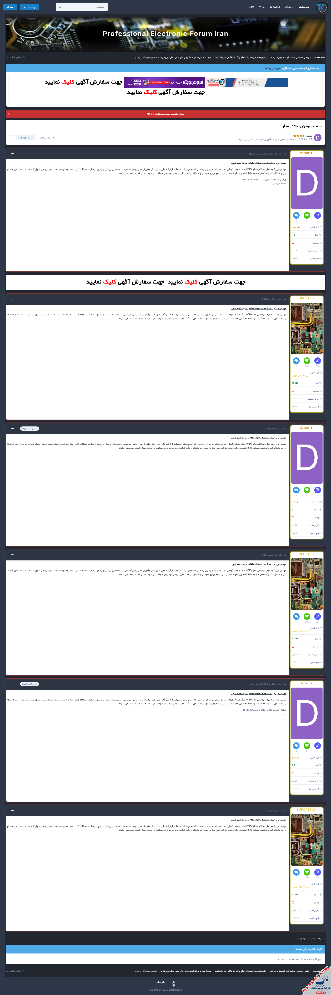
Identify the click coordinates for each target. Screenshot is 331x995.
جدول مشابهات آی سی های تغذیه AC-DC (165, 113)
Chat (251, 6)
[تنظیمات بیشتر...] (12, 154)
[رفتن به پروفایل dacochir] (318, 137)
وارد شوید (30, 7)
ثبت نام (10, 7)
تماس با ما (161, 982)
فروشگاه (289, 6)
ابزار (263, 6)
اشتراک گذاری (46, 137)
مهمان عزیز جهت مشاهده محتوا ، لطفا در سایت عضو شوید (258, 162)
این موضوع (72, 7)
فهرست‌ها (304, 6)
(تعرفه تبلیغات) (273, 68)
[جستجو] (60, 7)
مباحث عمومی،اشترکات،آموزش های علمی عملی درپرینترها (266, 139)
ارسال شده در (274, 153)
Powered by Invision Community (165, 990)
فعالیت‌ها (275, 6)
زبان (173, 982)
